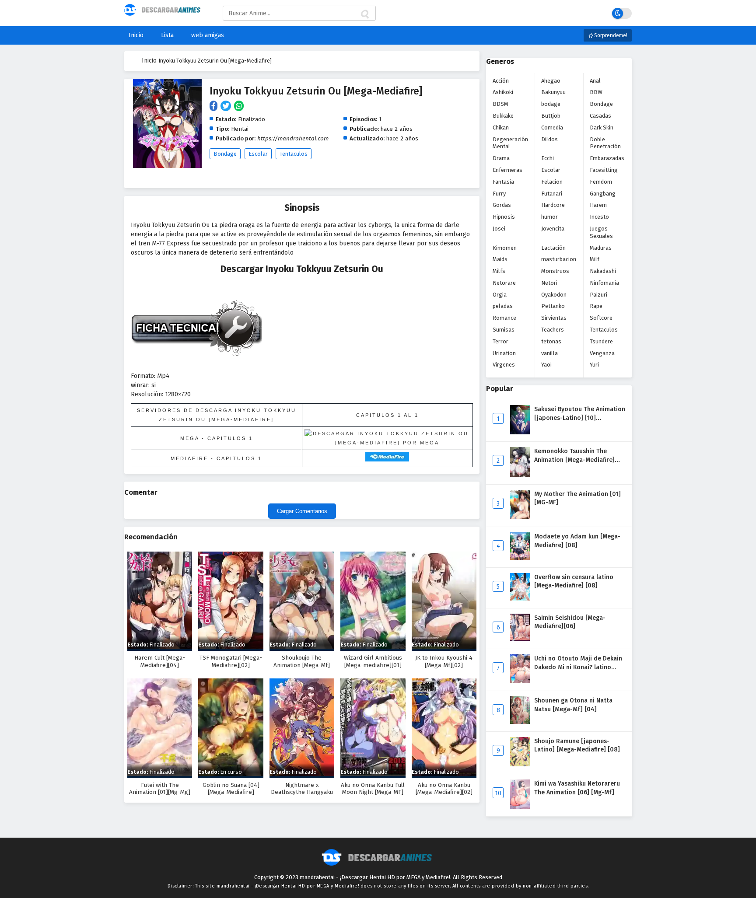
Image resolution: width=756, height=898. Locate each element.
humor (549, 216)
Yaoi (546, 364)
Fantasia (503, 181)
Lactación (553, 248)
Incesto (599, 216)
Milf (594, 259)
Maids (500, 259)
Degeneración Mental (510, 143)
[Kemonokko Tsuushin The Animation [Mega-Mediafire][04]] (520, 475)
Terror (500, 341)
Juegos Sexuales (601, 232)
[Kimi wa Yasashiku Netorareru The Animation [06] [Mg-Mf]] (520, 807)
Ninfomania (604, 283)
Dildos (549, 139)
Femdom (601, 181)
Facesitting (604, 170)
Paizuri (598, 294)
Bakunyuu (553, 92)
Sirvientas (554, 317)
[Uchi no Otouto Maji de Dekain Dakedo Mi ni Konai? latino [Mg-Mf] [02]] (520, 681)
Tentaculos (294, 153)
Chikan (501, 127)
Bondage (225, 153)
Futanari (551, 193)
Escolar (258, 153)
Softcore (601, 317)
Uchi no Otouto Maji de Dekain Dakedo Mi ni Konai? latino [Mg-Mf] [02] (578, 667)
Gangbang (603, 193)
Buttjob (550, 115)
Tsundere (601, 341)
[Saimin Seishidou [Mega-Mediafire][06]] (520, 639)
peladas (503, 306)
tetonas (551, 341)
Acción (501, 80)
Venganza (602, 353)
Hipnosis (504, 216)
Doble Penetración (605, 143)
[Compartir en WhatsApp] (239, 106)
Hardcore (553, 205)
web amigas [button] (207, 35)
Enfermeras (507, 170)
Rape (596, 306)
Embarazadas (607, 158)
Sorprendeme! (610, 35)
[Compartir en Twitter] (227, 106)
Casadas (600, 115)
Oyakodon (554, 294)
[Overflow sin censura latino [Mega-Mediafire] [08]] (520, 598)
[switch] (622, 13)
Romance (504, 317)
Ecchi (547, 158)
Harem (598, 205)
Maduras (601, 248)
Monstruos (555, 271)
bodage (550, 104)
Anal (595, 80)
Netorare (504, 283)
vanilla (549, 353)
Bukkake (503, 115)
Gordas (502, 205)
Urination (504, 353)
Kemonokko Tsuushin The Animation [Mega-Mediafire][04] (574, 459)
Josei (499, 228)
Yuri (594, 364)
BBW (596, 92)
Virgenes (504, 364)
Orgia (500, 294)
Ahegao (550, 80)
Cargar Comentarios (302, 511)
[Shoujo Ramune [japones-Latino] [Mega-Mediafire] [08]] (520, 764)
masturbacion (558, 259)
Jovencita (552, 228)
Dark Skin (601, 127)
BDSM (500, 104)
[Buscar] (364, 14)
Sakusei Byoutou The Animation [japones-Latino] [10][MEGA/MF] (579, 417)
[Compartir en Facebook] (215, 106)
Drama (501, 158)
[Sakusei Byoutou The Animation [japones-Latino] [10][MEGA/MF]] (520, 432)
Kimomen (505, 248)
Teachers (552, 329)
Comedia (552, 127)
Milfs (499, 271)
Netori (549, 283)
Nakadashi (603, 271)
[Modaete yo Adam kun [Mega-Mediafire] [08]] (520, 558)
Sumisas (503, 329)
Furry (499, 193)
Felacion (552, 181)
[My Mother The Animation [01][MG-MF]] (520, 517)
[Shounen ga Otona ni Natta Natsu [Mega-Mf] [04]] (520, 722)
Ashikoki (503, 92)
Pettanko (553, 306)
